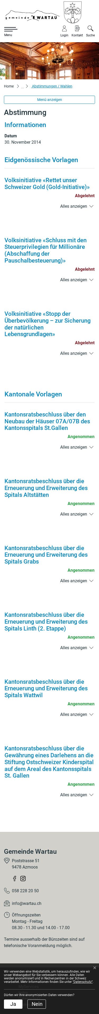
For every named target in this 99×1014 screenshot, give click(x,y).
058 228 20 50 (25, 890)
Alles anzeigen (73, 206)
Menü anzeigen (49, 100)
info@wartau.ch (26, 903)
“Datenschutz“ (83, 982)
